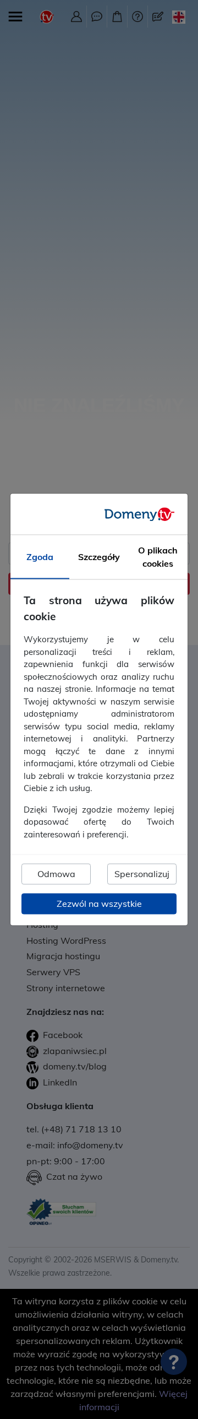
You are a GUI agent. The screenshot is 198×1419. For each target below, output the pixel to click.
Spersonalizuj (141, 874)
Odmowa (56, 874)
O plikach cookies (158, 557)
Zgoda (39, 557)
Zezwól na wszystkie (99, 904)
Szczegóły (99, 557)
